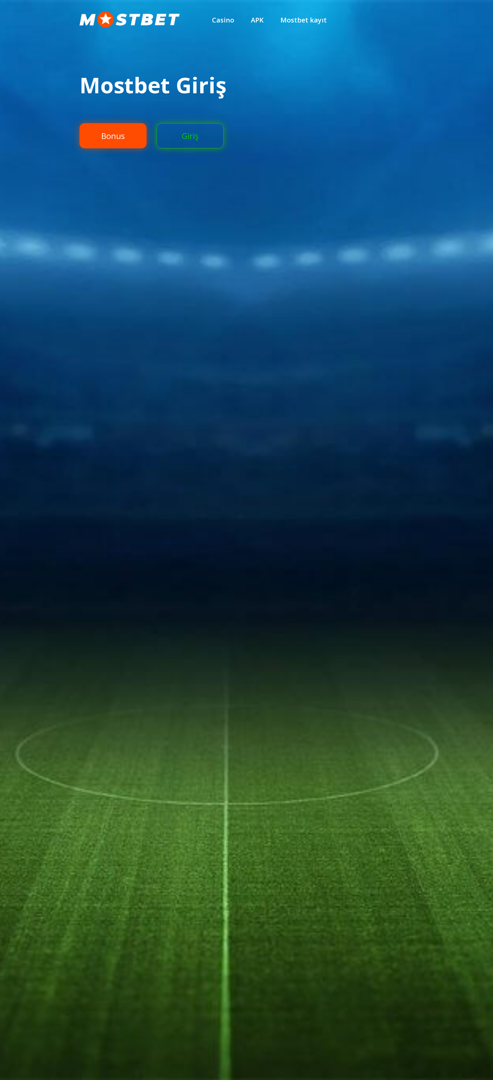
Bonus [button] (113, 135)
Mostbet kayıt (303, 19)
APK (257, 19)
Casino (223, 19)
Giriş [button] (190, 135)
